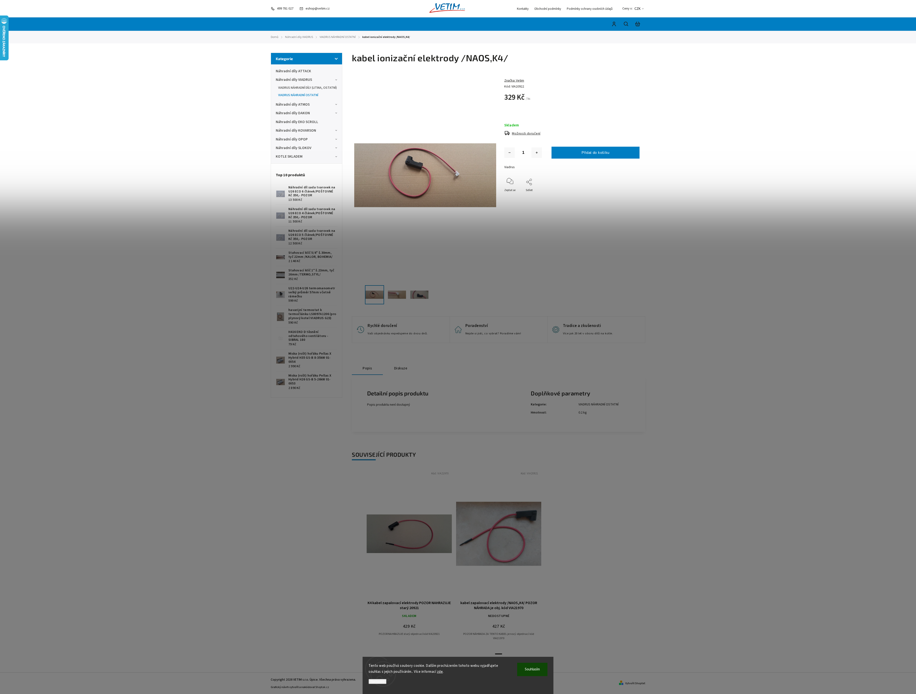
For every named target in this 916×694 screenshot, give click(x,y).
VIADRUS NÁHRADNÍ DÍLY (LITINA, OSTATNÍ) (307, 87)
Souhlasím (532, 669)
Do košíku (398, 536)
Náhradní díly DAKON (293, 113)
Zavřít (625, 197)
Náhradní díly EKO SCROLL (297, 121)
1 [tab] (498, 653)
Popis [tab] (367, 368)
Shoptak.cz (322, 687)
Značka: (514, 80)
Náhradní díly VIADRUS (294, 79)
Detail (420, 536)
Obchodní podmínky (547, 9)
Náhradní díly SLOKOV (293, 147)
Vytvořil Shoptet (635, 683)
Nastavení (377, 681)
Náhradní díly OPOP (292, 139)
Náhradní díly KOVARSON (296, 130)
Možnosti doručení (526, 133)
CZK (638, 8)
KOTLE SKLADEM (289, 156)
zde (440, 671)
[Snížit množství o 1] (509, 152)
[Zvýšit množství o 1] (536, 152)
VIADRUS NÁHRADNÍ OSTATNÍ (298, 95)
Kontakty (523, 9)
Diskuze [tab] (400, 368)
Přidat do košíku (595, 152)
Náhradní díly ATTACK (293, 71)
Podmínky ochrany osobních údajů (590, 9)
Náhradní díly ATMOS (293, 104)
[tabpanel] (409, 557)
